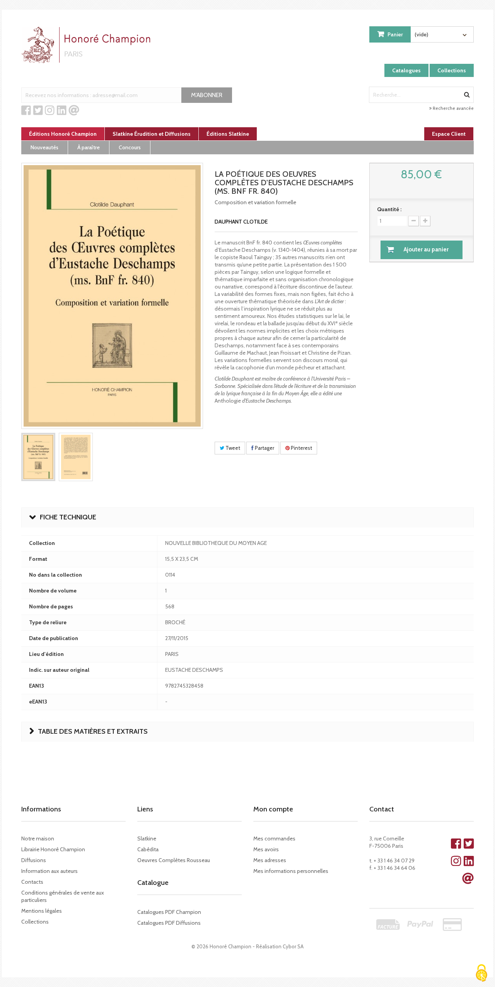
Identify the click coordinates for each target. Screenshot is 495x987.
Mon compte (273, 809)
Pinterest (301, 448)
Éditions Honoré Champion (63, 133)
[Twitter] (38, 110)
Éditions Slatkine (228, 133)
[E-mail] (73, 110)
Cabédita (148, 849)
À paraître (88, 147)
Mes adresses (269, 860)
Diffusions (33, 860)
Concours (130, 147)
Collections (451, 70)
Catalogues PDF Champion (169, 911)
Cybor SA (293, 946)
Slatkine (146, 838)
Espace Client (449, 133)
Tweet (232, 448)
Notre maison (37, 838)
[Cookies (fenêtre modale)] (481, 973)
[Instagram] (50, 110)
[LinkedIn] (62, 110)
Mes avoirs (266, 849)
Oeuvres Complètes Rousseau (173, 860)
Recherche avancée (453, 108)
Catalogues (406, 70)
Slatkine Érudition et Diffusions (152, 133)
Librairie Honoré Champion (53, 849)
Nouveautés (44, 147)
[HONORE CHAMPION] (87, 44)
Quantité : (389, 209)
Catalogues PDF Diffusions (169, 922)
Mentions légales (41, 910)
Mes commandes (274, 838)
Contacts (32, 881)
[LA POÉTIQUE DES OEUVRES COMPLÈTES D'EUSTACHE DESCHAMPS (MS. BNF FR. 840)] (38, 457)
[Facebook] (26, 110)
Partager (264, 448)
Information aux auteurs (49, 870)
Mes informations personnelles (290, 870)
